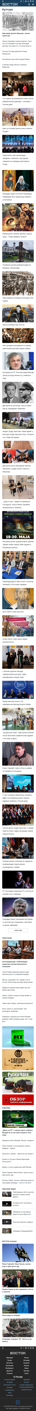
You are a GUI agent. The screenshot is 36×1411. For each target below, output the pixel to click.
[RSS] (3, 1)
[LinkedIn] (30, 1)
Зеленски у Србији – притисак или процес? (18, 1154)
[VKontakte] (28, 1)
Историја (9, 1382)
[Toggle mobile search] (29, 4)
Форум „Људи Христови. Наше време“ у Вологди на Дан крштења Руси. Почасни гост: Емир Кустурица (18, 434)
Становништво (9, 1390)
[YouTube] (26, 1)
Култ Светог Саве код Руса (13, 612)
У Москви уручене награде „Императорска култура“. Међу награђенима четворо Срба (14, 674)
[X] (23, 1)
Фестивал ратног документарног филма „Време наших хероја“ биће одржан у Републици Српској (18, 544)
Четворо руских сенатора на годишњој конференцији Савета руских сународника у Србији (17, 864)
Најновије (9, 1357)
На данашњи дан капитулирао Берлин (16, 59)
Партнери (26, 1379)
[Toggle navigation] (32, 4)
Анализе (9, 1373)
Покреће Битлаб (26, 1389)
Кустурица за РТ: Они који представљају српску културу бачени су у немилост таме (18, 375)
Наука (26, 1368)
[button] (33, 4)
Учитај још (18, 930)
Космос (26, 1365)
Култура (26, 1371)
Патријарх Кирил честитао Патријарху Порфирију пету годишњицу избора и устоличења (17, 197)
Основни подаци (9, 1379)
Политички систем (9, 1385)
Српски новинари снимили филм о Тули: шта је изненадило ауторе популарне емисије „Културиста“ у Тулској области (17, 43)
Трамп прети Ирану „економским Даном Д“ (17, 1003)
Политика (9, 1363)
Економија (9, 1365)
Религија (9, 1387)
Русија (9, 1360)
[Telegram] (33, 1)
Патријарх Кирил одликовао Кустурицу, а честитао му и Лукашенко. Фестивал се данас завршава (18, 922)
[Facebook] (21, 1)
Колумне (26, 1363)
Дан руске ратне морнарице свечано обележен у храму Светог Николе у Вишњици (17, 469)
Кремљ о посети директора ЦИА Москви (16, 1167)
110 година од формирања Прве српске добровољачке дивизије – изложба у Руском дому (18, 101)
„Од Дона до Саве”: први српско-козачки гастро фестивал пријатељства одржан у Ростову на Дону (18, 735)
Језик (9, 1392)
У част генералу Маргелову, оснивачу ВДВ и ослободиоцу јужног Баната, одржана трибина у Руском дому (17, 798)
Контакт (26, 1382)
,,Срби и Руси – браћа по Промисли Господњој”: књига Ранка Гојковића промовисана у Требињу (16, 505)
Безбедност (10, 1368)
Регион (26, 1357)
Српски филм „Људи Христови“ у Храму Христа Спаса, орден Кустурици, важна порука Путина (18, 831)
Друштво (10, 1371)
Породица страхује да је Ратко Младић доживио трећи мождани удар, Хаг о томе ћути (17, 1019)
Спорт (26, 1373)
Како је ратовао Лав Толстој (13, 325)
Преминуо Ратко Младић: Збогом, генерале (18, 1140)
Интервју (26, 1360)
